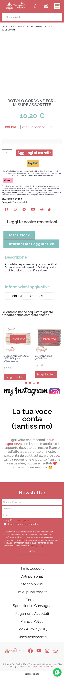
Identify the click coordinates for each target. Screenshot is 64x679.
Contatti (32, 599)
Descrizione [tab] (19, 235)
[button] (57, 6)
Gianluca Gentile (46, 666)
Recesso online (32, 673)
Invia (32, 550)
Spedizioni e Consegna (32, 605)
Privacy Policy (37, 546)
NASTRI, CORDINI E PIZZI (37, 26)
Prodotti (16, 26)
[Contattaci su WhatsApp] (57, 672)
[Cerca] (58, 17)
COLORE (11, 127)
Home (5, 26)
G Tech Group (30, 666)
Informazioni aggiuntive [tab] (31, 244)
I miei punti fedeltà (32, 592)
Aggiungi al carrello (34, 153)
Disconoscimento (32, 637)
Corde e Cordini (20, 202)
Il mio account (32, 568)
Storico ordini (32, 584)
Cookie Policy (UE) (32, 629)
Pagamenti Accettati (32, 613)
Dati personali (32, 576)
